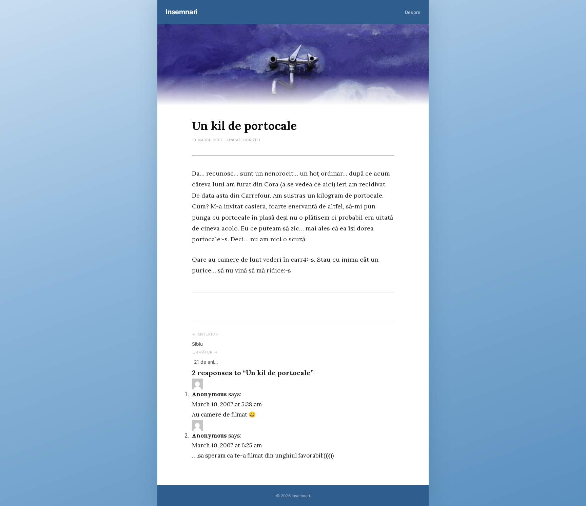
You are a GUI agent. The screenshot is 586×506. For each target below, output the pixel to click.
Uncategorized (243, 140)
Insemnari (181, 12)
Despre (413, 12)
